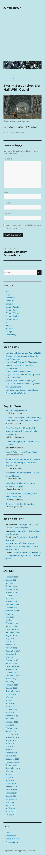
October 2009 (11, 796)
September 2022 (13, 605)
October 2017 (11, 672)
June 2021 (10, 617)
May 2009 (10, 805)
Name (6, 192)
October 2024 (11, 586)
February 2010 (12, 787)
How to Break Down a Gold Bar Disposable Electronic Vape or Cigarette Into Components (23, 374)
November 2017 (12, 669)
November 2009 (13, 793)
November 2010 (12, 762)
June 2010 (10, 774)
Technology (11, 335)
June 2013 (10, 719)
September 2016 (13, 691)
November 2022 (13, 601)
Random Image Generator (17, 410)
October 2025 (11, 580)
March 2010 (11, 783)
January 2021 (11, 626)
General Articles (12, 319)
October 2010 (11, 765)
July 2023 (10, 598)
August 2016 (11, 694)
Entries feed (11, 836)
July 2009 (10, 802)
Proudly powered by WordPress (25, 851)
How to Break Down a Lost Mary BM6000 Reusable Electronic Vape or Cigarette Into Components (23, 356)
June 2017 (10, 682)
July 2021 (9, 614)
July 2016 (10, 697)
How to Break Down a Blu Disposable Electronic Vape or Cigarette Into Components (21, 365)
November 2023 (12, 592)
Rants (8, 325)
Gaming (9, 304)
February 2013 (12, 722)
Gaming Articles (13, 307)
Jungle (8, 543)
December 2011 (12, 734)
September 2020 (13, 632)
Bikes (8, 291)
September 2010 (13, 768)
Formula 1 (10, 301)
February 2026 (12, 577)
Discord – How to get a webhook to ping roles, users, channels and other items (22, 546)
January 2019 (11, 648)
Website (7, 214)
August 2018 (11, 654)
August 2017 (11, 679)
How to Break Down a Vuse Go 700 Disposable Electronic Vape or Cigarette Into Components (23, 384)
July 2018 (9, 657)
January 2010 (11, 790)
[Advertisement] (22, 36)
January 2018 (11, 663)
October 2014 (11, 709)
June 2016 (10, 700)
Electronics (10, 298)
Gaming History (12, 313)
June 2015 (10, 706)
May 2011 (10, 746)
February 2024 (12, 589)
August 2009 (11, 799)
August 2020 (11, 635)
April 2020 (10, 645)
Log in (8, 833)
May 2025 (10, 583)
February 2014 (12, 716)
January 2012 (11, 731)
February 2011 (12, 753)
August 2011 (11, 740)
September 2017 (13, 675)
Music (8, 322)
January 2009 (11, 814)
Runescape (10, 328)
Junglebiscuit (12, 7)
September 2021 (13, 611)
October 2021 (11, 608)
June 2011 (10, 743)
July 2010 (9, 771)
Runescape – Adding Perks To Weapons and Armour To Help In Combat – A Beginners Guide (23, 462)
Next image (21, 78)
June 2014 (10, 713)
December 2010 (12, 759)
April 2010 (10, 780)
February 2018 (12, 660)
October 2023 (11, 595)
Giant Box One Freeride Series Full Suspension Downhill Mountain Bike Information (21, 431)
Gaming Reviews (13, 316)
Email (6, 203)
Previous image (9, 78)
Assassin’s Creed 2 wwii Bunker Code (21, 452)
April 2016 (10, 703)
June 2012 (10, 725)
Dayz (8, 294)
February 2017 (12, 685)
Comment (8, 159)
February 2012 (12, 728)
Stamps (9, 332)
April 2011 (10, 750)
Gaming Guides (12, 310)
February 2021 (12, 623)
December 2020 (12, 629)
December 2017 (12, 666)
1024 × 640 (20, 133)
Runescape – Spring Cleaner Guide (20, 504)
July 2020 (10, 638)
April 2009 (10, 808)
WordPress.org (12, 842)
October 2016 (11, 688)
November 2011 (12, 737)
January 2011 (11, 756)
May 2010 (10, 777)
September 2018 (13, 651)
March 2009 (11, 811)
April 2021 (10, 620)
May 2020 (10, 642)
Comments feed (12, 839)
